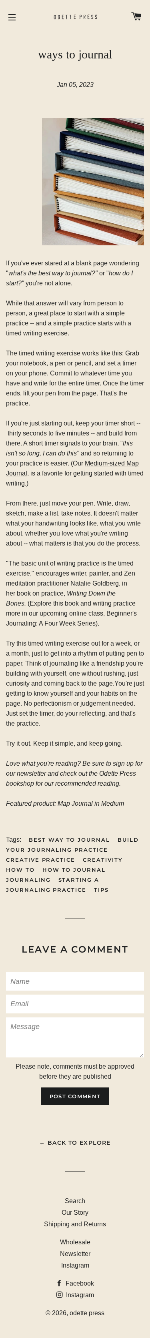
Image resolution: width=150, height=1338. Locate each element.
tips (101, 890)
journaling (28, 880)
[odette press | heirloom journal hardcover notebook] (93, 243)
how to (20, 870)
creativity (103, 860)
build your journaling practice (72, 845)
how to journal (74, 870)
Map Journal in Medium (91, 803)
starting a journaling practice (52, 885)
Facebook (79, 1283)
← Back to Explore (75, 1142)
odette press (87, 1313)
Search (75, 1201)
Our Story (75, 1212)
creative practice (40, 860)
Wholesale (75, 1242)
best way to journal (69, 840)
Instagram (75, 1265)
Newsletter (75, 1253)
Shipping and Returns (75, 1224)
